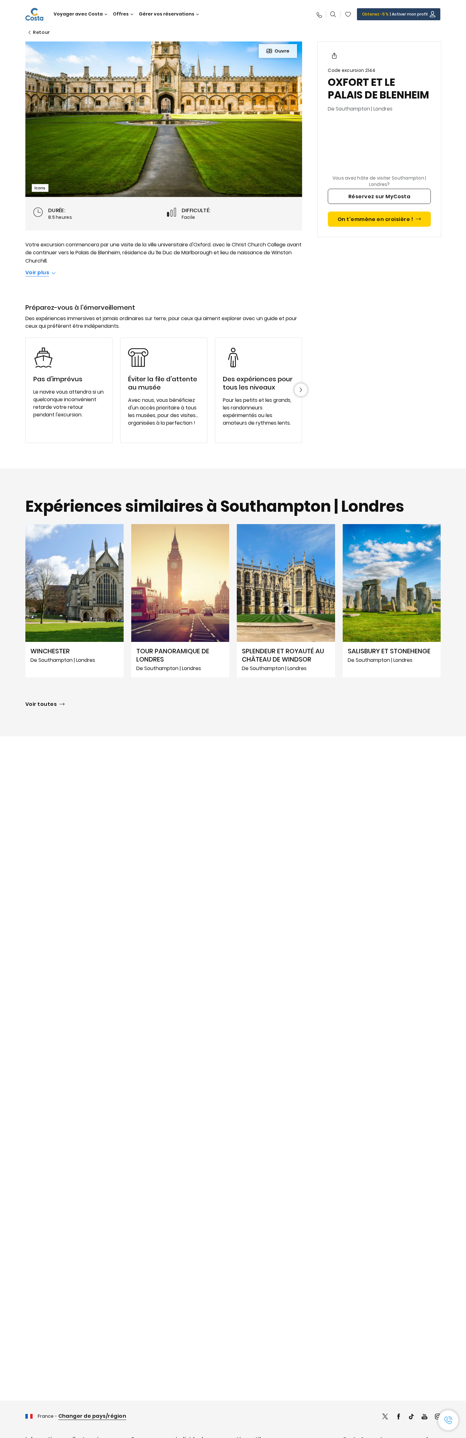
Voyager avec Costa (78, 14)
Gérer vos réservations (166, 14)
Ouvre (282, 51)
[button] (348, 14)
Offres (121, 14)
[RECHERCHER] (333, 14)
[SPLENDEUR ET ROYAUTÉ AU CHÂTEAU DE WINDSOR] (286, 600)
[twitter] (385, 1417)
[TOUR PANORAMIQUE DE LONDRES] (180, 600)
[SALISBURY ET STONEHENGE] (392, 600)
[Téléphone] (318, 14)
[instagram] (438, 1417)
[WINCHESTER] (74, 600)
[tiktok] (411, 1417)
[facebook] (398, 1417)
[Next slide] (300, 389)
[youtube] (424, 1417)
